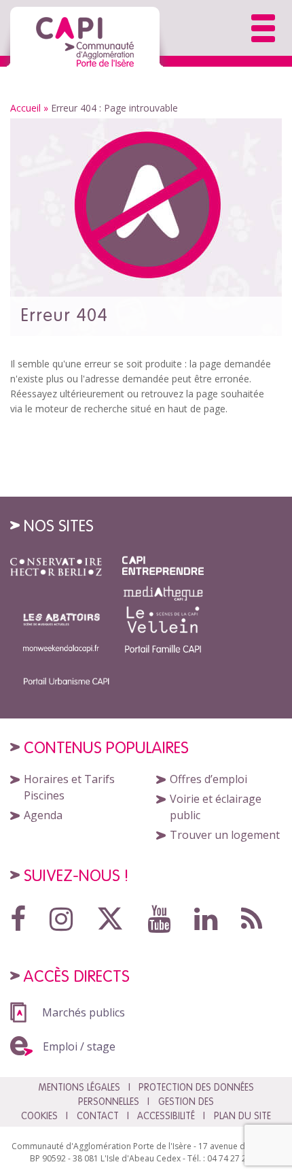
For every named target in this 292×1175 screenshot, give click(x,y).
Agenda (43, 815)
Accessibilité (166, 1115)
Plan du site (242, 1115)
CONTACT (98, 1115)
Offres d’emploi (208, 779)
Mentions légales (79, 1087)
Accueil (25, 107)
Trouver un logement (225, 834)
